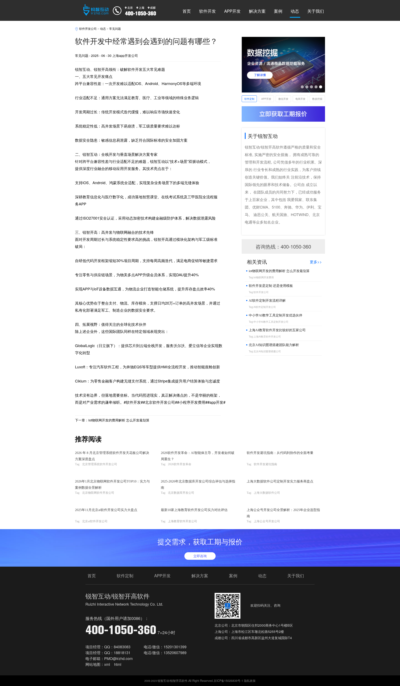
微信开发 (283, 98)
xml (107, 664)
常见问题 (115, 28)
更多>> (316, 261)
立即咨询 (200, 556)
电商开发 (300, 98)
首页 (186, 11)
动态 (295, 11)
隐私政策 (250, 681)
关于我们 (315, 11)
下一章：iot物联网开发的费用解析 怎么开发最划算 (112, 420)
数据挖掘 (317, 98)
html (117, 664)
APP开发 (232, 11)
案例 (278, 11)
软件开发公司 (88, 28)
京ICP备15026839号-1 (228, 681)
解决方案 (257, 11)
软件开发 (207, 11)
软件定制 (249, 98)
